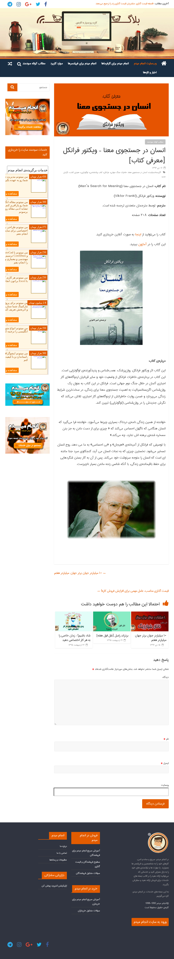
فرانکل (106, 172)
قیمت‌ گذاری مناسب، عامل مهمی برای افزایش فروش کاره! (133, 591)
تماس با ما (62, 853)
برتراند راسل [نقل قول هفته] (112, 635)
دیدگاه (166, 677)
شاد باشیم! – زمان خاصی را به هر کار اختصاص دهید (74, 638)
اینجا (137, 234)
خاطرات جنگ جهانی (119, 172)
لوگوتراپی (84, 172)
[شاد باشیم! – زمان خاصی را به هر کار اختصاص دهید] (74, 613)
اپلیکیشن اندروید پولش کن (54, 885)
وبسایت (165, 785)
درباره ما (63, 846)
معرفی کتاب (74, 172)
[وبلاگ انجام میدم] (87, 33)
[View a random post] (10, 63)
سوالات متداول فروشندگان (88, 873)
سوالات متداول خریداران (89, 910)
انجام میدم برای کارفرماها (115, 63)
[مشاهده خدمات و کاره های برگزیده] (27, 100)
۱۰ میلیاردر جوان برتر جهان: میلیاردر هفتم (80, 573)
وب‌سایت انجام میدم (145, 63)
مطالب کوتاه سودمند (34, 63)
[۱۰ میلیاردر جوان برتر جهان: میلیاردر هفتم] (149, 613)
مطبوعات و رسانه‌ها (58, 860)
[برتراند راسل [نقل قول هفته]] (111, 613)
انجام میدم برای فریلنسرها (82, 63)
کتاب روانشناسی (96, 172)
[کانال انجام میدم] (27, 385)
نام (166, 739)
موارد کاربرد (57, 63)
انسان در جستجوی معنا (138, 172)
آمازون (142, 244)
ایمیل (165, 763)
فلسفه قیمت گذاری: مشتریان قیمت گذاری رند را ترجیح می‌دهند (124, 3)
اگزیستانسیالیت (155, 172)
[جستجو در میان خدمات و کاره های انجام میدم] (27, 419)
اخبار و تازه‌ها (150, 72)
